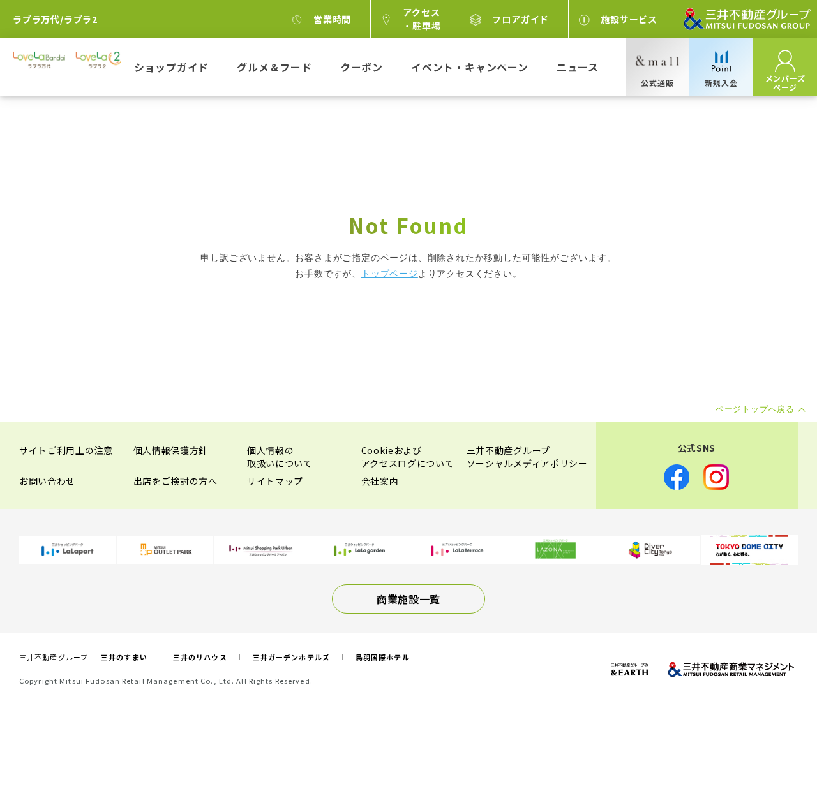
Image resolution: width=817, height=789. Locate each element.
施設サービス (629, 19)
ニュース (578, 67)
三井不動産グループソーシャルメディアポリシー (527, 456)
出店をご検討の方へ (175, 481)
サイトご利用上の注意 (66, 450)
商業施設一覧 (408, 599)
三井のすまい (124, 657)
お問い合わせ (47, 481)
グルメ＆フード (274, 67)
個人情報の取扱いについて (280, 456)
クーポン (361, 67)
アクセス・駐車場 (421, 19)
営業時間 (332, 19)
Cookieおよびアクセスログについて (407, 456)
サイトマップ (275, 481)
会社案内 (380, 481)
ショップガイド (171, 67)
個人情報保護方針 (171, 450)
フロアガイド (520, 19)
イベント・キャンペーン (469, 67)
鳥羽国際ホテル (383, 657)
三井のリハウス (200, 657)
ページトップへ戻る (767, 739)
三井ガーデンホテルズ (291, 657)
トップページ (389, 274)
